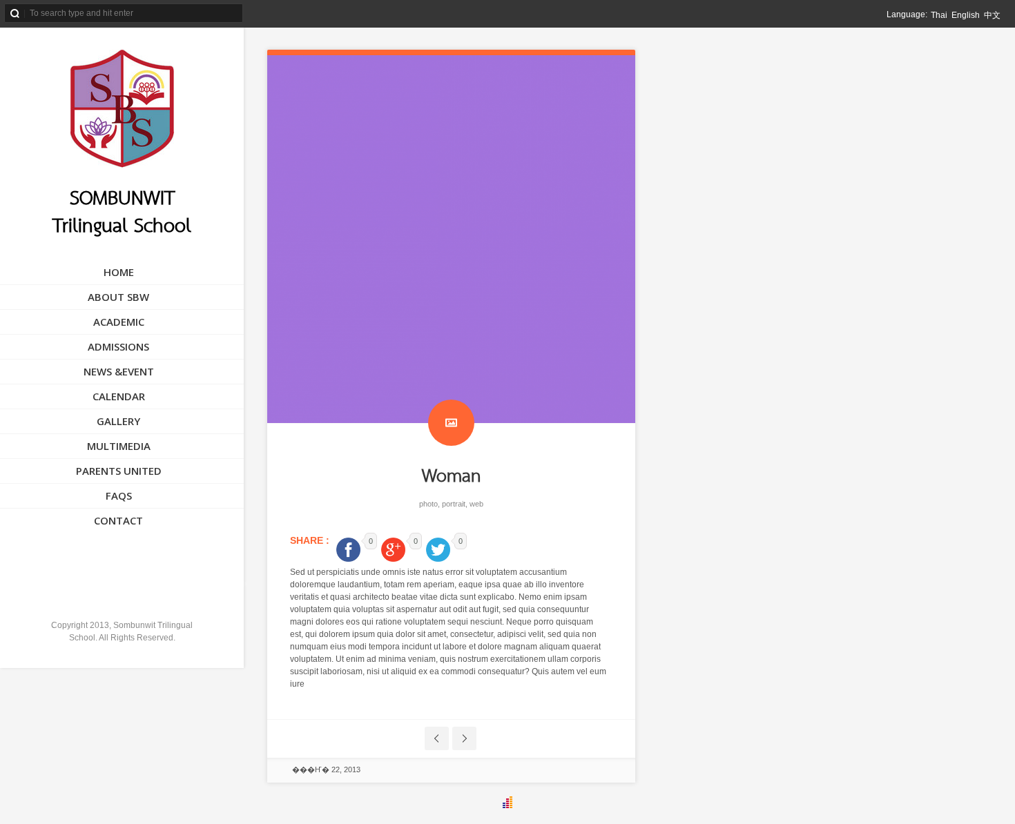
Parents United (119, 471)
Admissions (118, 346)
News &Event (119, 371)
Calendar (119, 396)
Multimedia (119, 446)
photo (428, 504)
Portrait (453, 504)
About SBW (118, 297)
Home (119, 272)
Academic (118, 321)
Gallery (118, 421)
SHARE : (311, 540)
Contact (118, 520)
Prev (437, 738)
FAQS (119, 495)
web (476, 504)
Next (464, 738)
